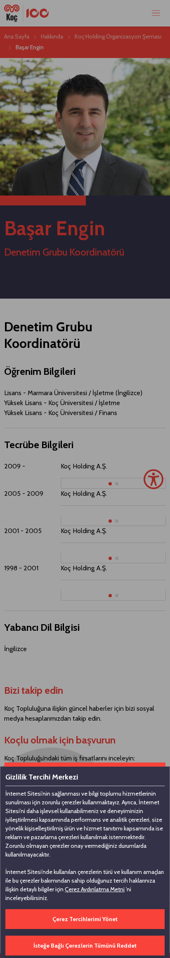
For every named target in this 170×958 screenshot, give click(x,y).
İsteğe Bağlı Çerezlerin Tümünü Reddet (85, 945)
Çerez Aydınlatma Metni (95, 889)
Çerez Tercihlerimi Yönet (85, 919)
